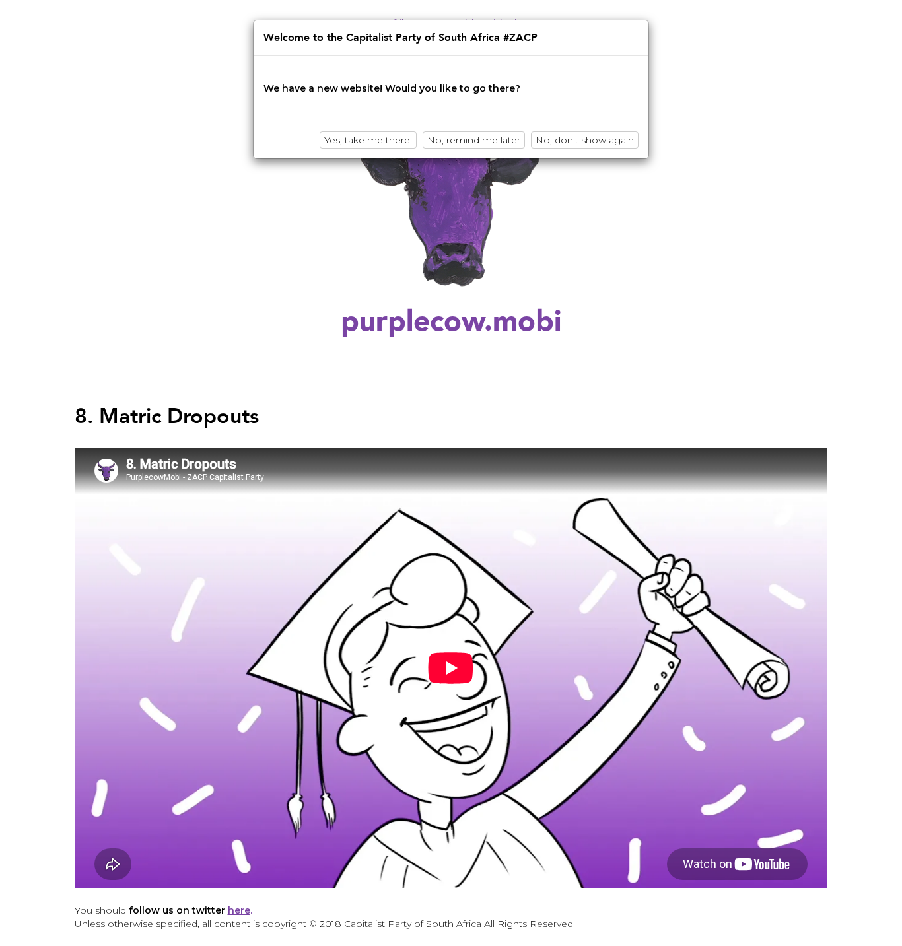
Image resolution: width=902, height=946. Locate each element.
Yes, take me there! (368, 140)
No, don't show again (585, 140)
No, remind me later (473, 140)
